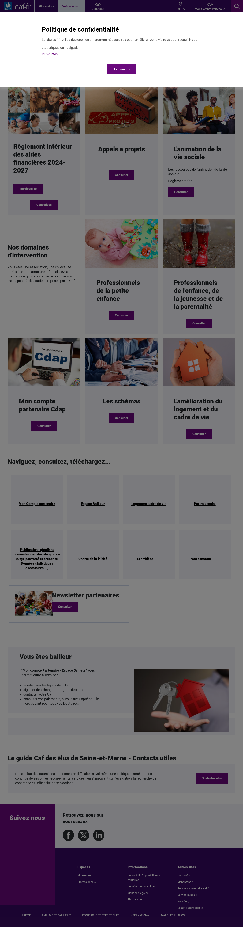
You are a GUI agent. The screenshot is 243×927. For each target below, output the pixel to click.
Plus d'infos (50, 54)
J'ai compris (121, 69)
